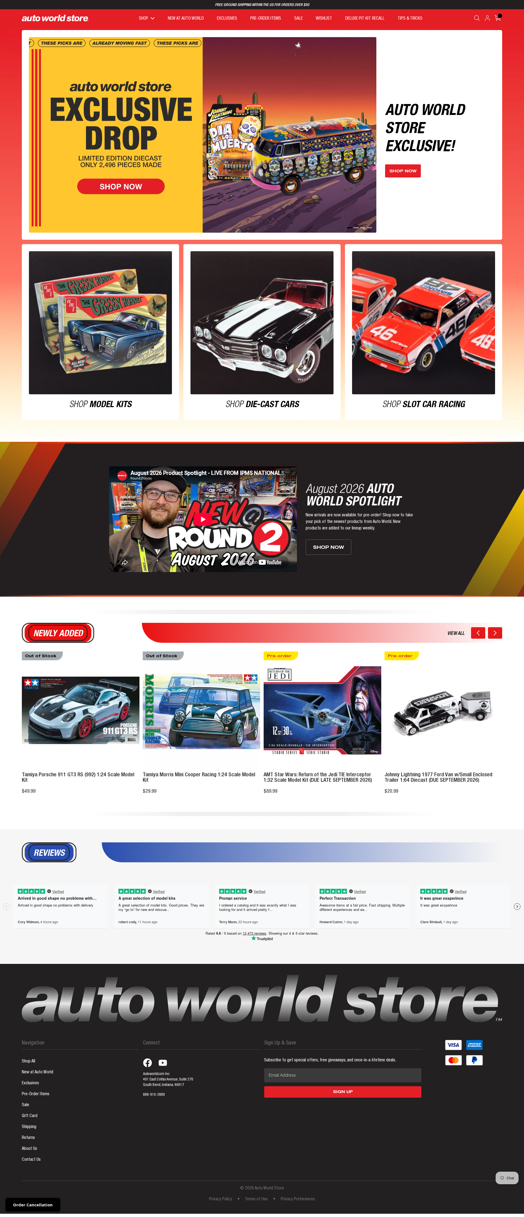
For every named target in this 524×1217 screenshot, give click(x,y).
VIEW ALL (456, 633)
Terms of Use (256, 1199)
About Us (29, 1149)
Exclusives (30, 1083)
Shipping (29, 1127)
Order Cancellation (33, 1204)
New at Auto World (37, 1072)
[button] (478, 633)
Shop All (28, 1061)
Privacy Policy (220, 1199)
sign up (343, 1092)
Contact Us (31, 1160)
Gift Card (29, 1116)
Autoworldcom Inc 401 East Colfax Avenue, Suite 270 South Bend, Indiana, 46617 (168, 1079)
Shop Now (402, 171)
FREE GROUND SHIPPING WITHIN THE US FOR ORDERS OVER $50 (262, 5)
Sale (25, 1105)
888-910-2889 (154, 1095)
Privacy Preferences (298, 1199)
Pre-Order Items (35, 1094)
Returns (28, 1138)
